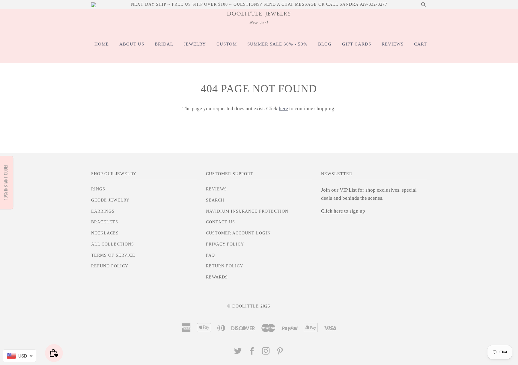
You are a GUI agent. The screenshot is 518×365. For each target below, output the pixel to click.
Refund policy (109, 266)
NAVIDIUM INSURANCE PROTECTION (247, 211)
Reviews (216, 189)
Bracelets (104, 222)
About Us (131, 44)
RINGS (98, 189)
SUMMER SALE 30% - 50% (277, 44)
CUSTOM (226, 44)
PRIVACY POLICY (225, 244)
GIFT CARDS (356, 44)
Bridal (164, 44)
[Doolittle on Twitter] (238, 352)
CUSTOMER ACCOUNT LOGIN (238, 233)
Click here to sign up (343, 211)
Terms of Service (113, 255)
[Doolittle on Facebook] (252, 352)
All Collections (112, 244)
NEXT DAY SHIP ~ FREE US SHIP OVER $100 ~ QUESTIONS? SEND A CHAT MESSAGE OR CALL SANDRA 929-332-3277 (259, 4)
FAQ (210, 255)
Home (101, 44)
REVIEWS (392, 44)
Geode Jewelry (110, 200)
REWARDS (217, 277)
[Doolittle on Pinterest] (280, 352)
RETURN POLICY (224, 266)
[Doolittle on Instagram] (266, 352)
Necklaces (105, 233)
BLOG (325, 44)
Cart (420, 44)
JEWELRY (195, 44)
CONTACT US (220, 222)
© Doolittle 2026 (248, 306)
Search (215, 200)
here (283, 108)
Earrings (103, 211)
